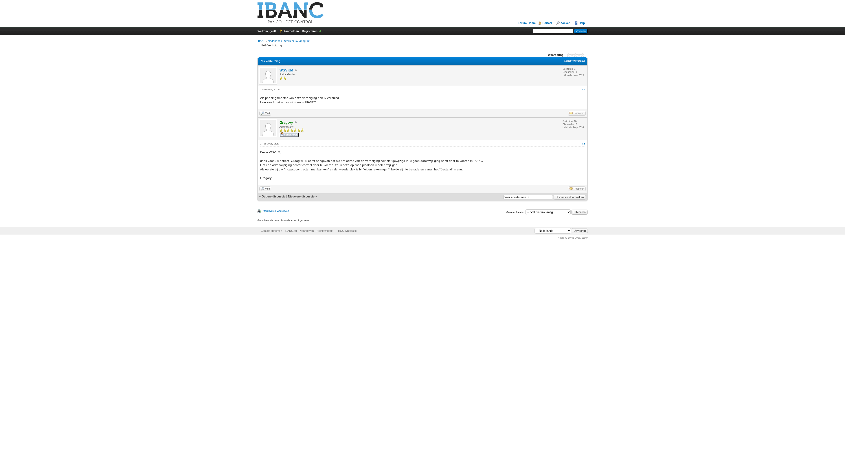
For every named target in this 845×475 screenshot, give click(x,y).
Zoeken (565, 23)
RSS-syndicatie (347, 230)
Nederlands (275, 41)
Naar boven (307, 230)
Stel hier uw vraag (295, 41)
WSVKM (286, 70)
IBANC (261, 41)
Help (582, 23)
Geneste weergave (574, 60)
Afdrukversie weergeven (276, 211)
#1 (583, 89)
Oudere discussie (273, 196)
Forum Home (527, 23)
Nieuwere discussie (301, 196)
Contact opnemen (271, 230)
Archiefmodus (325, 230)
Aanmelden (291, 31)
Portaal (547, 23)
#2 (583, 143)
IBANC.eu (291, 230)
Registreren (310, 31)
